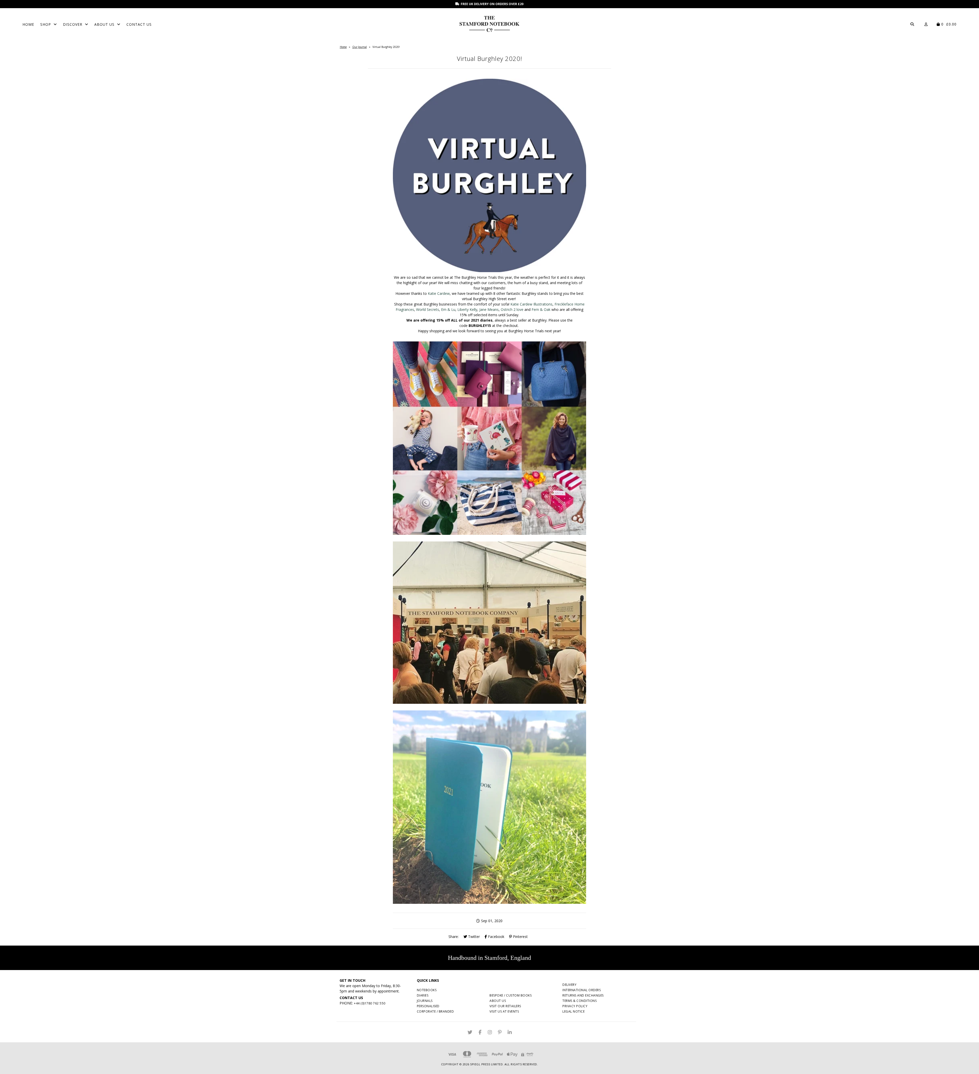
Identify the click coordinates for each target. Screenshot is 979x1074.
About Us (104, 24)
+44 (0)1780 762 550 (369, 1003)
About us (498, 1001)
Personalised (428, 1006)
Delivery (569, 985)
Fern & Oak (541, 309)
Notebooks (427, 990)
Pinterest (520, 936)
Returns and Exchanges (583, 995)
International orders (581, 990)
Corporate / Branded (435, 1011)
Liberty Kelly (467, 309)
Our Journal (359, 47)
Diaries (423, 995)
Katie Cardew (439, 293)
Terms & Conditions (579, 1001)
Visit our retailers (505, 1006)
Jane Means (489, 309)
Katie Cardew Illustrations (531, 304)
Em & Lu (448, 309)
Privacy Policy (574, 1006)
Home (28, 24)
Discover (72, 24)
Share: (453, 936)
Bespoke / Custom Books (511, 995)
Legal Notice (573, 1011)
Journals (425, 1001)
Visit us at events (504, 1011)
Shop (45, 24)
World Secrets (427, 309)
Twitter (473, 936)
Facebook (495, 936)
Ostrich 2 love (512, 309)
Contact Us (139, 24)
